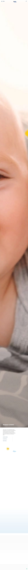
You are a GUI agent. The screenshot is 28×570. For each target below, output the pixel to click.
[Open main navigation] (1, 1)
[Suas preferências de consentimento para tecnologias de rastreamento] (26, 568)
